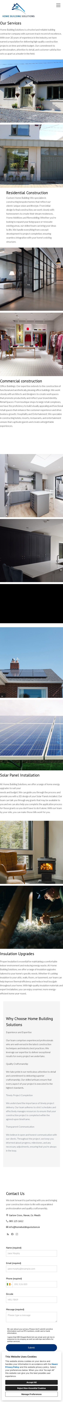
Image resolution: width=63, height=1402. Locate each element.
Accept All (32, 1382)
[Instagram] (17, 1234)
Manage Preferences (31, 1394)
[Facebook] (12, 1234)
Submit (31, 1347)
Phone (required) (14, 1278)
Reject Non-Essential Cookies (31, 1388)
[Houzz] (8, 1234)
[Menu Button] (58, 5)
